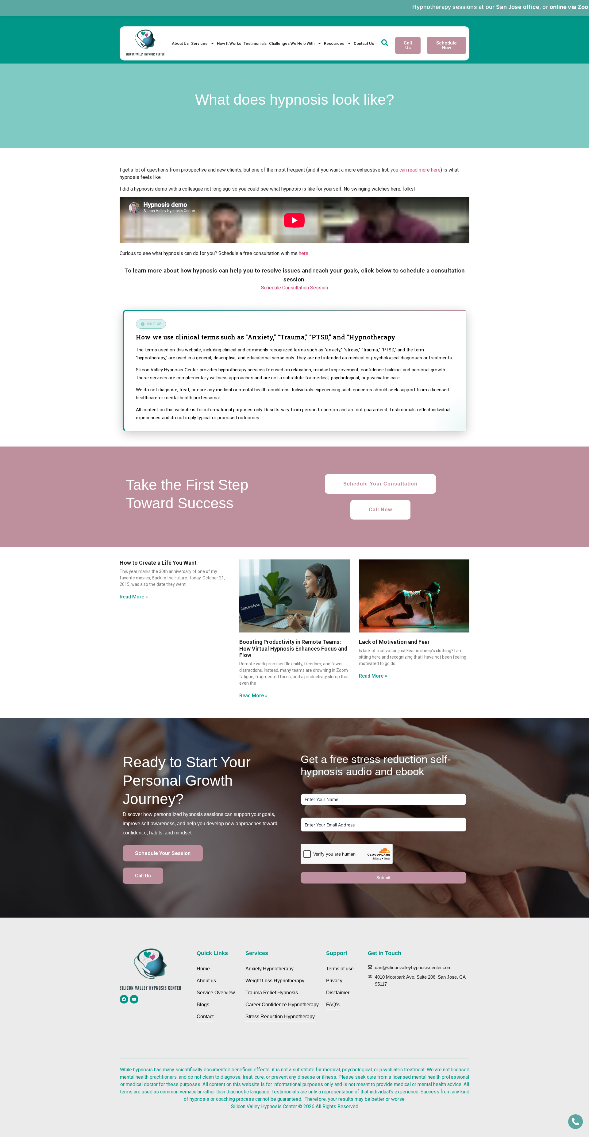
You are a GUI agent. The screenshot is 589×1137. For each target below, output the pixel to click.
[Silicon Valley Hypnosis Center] (145, 43)
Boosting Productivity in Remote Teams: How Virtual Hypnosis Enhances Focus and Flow (293, 648)
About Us (180, 43)
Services (199, 43)
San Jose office (463, 6)
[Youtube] (134, 999)
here (303, 253)
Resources (334, 43)
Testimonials (255, 43)
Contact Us (364, 43)
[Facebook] (124, 999)
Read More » (134, 597)
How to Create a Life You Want (158, 562)
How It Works (229, 43)
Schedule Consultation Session (294, 288)
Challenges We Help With (291, 43)
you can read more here (416, 170)
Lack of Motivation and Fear (394, 642)
